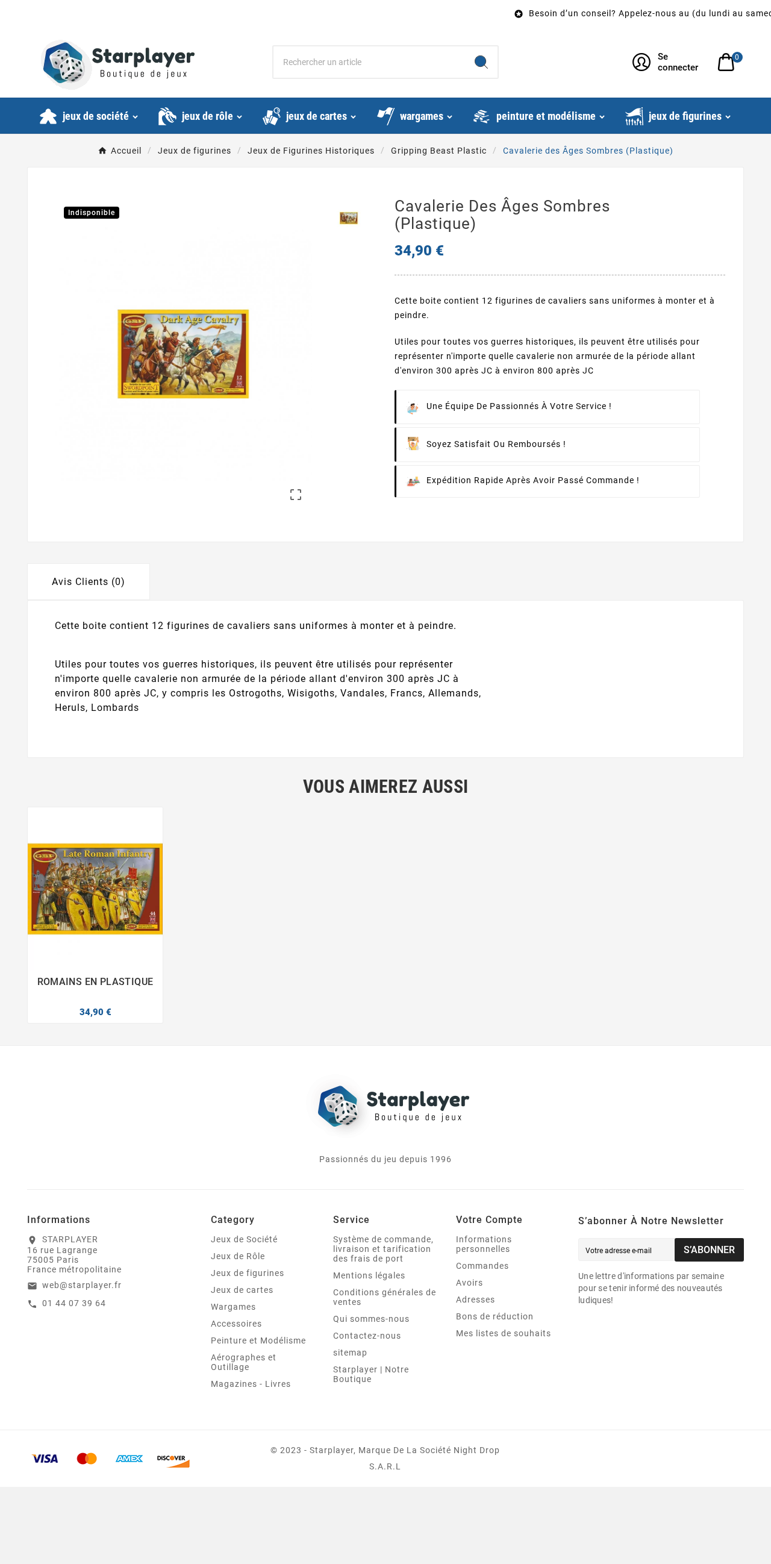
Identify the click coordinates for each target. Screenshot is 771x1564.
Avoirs (469, 1282)
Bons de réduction (495, 1316)
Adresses (475, 1299)
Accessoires (236, 1323)
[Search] (481, 62)
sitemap (350, 1352)
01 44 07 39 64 (74, 1303)
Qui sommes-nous (371, 1319)
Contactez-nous (367, 1335)
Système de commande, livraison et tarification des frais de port (383, 1248)
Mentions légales (369, 1275)
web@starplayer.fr (82, 1285)
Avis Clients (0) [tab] (88, 581)
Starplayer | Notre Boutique (371, 1374)
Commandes (482, 1266)
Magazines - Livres (251, 1384)
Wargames (233, 1307)
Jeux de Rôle (238, 1256)
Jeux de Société (244, 1239)
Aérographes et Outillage (243, 1362)
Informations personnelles (484, 1244)
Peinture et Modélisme (258, 1340)
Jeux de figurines (247, 1273)
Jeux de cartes (242, 1290)
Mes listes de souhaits (503, 1333)
